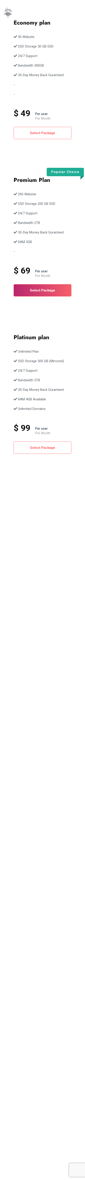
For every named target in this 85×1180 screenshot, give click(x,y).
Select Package (42, 133)
